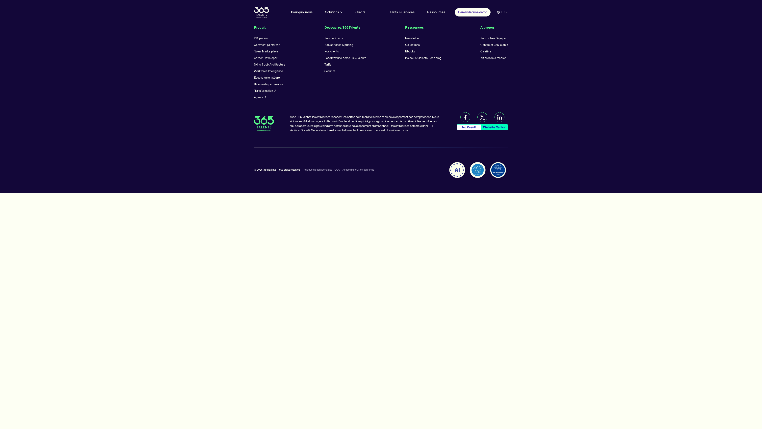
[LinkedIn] (499, 117)
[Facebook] (465, 117)
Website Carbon (494, 127)
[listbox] (502, 12)
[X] (482, 117)
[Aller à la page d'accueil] (261, 12)
